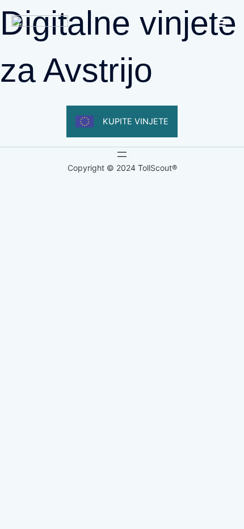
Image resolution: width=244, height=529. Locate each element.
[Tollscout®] (39, 22)
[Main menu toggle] (221, 23)
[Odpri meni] (122, 154)
